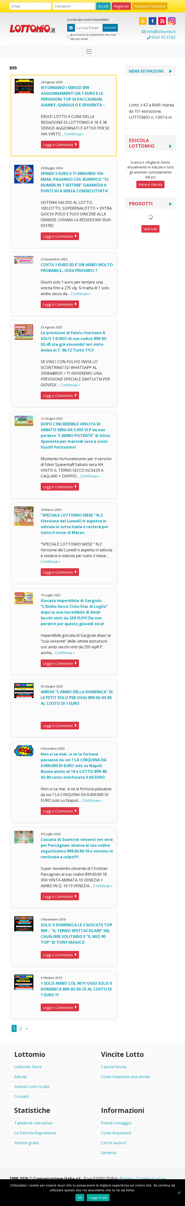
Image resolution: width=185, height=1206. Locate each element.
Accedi (103, 6)
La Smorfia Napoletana (35, 1133)
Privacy (126, 1178)
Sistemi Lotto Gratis (32, 1086)
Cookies (143, 1178)
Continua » (74, 134)
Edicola (20, 1076)
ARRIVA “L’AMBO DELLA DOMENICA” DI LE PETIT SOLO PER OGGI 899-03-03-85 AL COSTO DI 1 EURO (77, 697)
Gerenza (108, 1152)
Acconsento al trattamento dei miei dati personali (93, 37)
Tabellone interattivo (33, 1123)
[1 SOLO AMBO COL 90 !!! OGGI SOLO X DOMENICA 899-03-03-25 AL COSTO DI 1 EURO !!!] (23, 981)
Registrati (121, 6)
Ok (80, 1197)
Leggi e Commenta (58, 144)
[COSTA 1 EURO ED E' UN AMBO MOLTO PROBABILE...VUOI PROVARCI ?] (23, 259)
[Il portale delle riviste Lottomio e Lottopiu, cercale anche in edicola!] (34, 28)
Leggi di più (98, 1197)
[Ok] (179, 1192)
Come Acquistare (116, 1133)
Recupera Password (149, 6)
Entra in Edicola (150, 184)
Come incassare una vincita (125, 1076)
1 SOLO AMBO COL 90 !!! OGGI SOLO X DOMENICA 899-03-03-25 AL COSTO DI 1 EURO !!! (76, 989)
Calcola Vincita (114, 1066)
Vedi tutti (150, 229)
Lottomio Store (28, 1066)
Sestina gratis (26, 1142)
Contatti (21, 1096)
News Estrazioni (146, 71)
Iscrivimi (110, 27)
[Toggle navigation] (89, 51)
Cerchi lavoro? (113, 1142)
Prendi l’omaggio (116, 1123)
